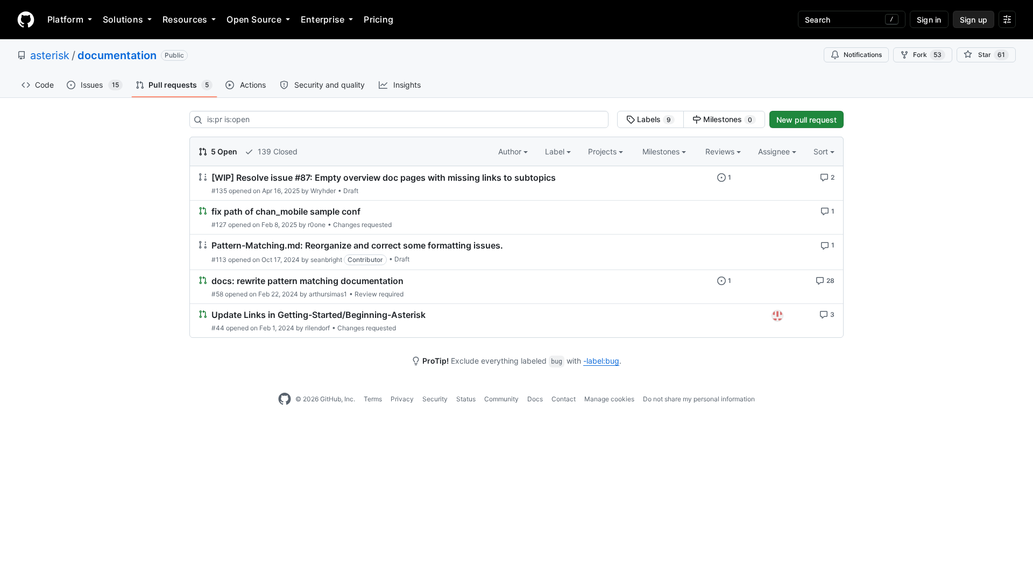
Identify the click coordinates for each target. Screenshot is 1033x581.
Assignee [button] (775, 151)
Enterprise (322, 19)
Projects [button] (603, 151)
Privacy (402, 399)
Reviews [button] (721, 151)
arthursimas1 (328, 294)
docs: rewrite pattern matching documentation (307, 280)
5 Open (223, 151)
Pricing (378, 19)
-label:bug (601, 360)
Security (435, 399)
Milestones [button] (662, 151)
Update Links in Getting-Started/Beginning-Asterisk (318, 314)
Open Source (254, 19)
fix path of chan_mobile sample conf (285, 211)
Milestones (726, 119)
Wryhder (323, 191)
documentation (117, 55)
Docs (535, 399)
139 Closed (277, 151)
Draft (350, 191)
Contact (563, 399)
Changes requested (362, 225)
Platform (65, 19)
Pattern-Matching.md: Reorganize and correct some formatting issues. (357, 245)
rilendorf (317, 328)
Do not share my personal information (699, 399)
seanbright (326, 260)
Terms (373, 399)
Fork (927, 55)
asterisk (49, 55)
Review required (379, 294)
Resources (184, 19)
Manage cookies (609, 399)
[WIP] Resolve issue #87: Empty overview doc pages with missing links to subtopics (383, 177)
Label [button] (556, 151)
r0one (317, 225)
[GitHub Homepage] (284, 399)
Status (466, 399)
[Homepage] (25, 19)
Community (501, 399)
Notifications (863, 55)
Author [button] (510, 151)
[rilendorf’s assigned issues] (777, 315)
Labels (653, 119)
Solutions (123, 19)
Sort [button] (820, 151)
